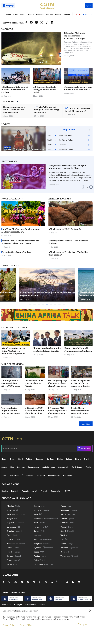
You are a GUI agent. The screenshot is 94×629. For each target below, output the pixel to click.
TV (91, 14)
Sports (4, 467)
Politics (31, 14)
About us (41, 605)
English (4, 491)
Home (8, 14)
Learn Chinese (54, 475)
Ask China (67, 475)
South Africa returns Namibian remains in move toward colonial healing (80, 411)
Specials (29, 475)
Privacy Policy (9, 625)
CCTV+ (68, 491)
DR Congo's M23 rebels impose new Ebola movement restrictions (57, 411)
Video (3, 475)
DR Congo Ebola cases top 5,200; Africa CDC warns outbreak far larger (11, 383)
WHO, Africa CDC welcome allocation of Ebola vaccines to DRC (35, 411)
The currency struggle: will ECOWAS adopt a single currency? (14, 109)
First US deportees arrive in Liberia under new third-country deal (80, 383)
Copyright (18, 605)
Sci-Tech (49, 14)
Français (25, 491)
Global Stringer (48, 467)
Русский (44, 491)
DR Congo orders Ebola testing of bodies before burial (44, 89)
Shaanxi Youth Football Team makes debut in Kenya (78, 349)
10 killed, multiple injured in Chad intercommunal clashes (14, 89)
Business (40, 14)
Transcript (40, 475)
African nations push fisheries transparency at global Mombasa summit (46, 294)
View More (86, 424)
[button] (55, 83)
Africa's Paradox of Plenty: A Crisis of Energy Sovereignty (46, 109)
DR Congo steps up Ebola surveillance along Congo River (57, 383)
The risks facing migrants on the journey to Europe (10, 410)
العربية (34, 491)
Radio (85, 14)
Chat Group (14, 475)
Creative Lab (63, 467)
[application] (23, 138)
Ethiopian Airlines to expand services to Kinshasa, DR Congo (74, 36)
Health (58, 14)
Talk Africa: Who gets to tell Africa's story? (77, 109)
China (15, 14)
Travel (86, 459)
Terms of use (6, 605)
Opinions (66, 14)
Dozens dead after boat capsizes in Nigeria (34, 383)
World (23, 14)
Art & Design (77, 467)
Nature (78, 459)
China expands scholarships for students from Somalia (47, 349)
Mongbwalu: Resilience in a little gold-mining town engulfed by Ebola (67, 166)
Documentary (33, 467)
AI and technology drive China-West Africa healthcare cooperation (13, 351)
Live (79, 14)
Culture (69, 459)
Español (14, 491)
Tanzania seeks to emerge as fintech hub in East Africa (78, 88)
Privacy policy (30, 605)
